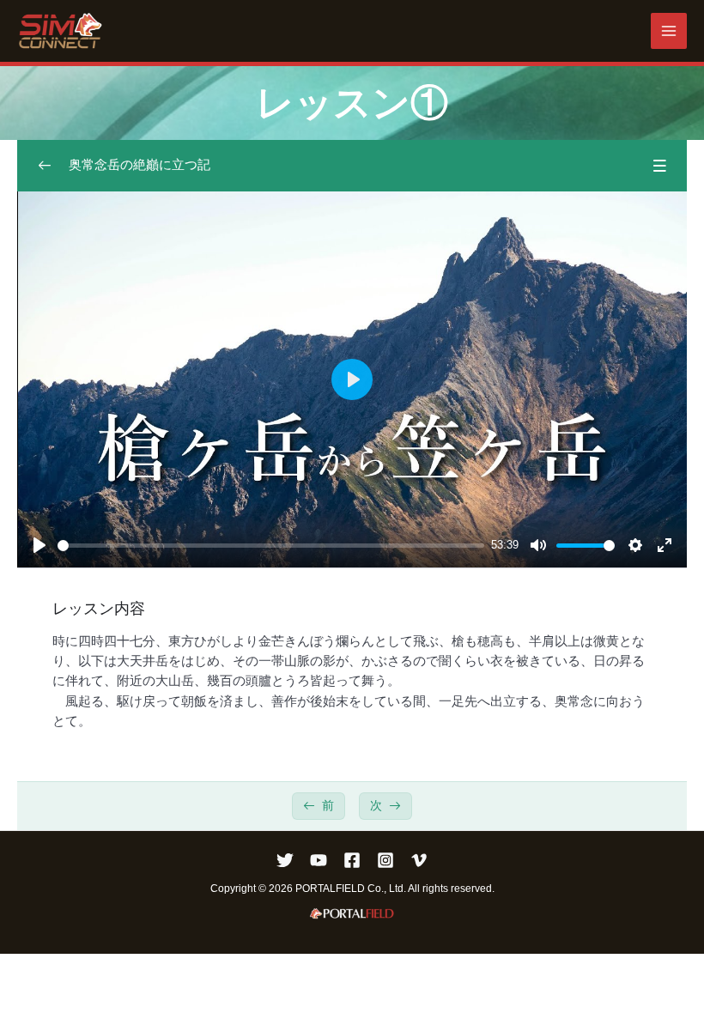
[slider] (271, 545)
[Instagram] (385, 860)
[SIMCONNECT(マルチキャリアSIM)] (60, 31)
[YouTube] (318, 860)
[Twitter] (285, 860)
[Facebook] (352, 860)
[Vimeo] (419, 860)
